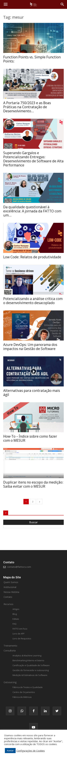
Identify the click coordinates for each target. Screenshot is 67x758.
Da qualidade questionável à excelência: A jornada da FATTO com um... (32, 211)
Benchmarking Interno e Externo (28, 660)
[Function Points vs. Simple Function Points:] (33, 38)
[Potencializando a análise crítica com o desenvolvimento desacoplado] (33, 280)
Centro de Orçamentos (24, 692)
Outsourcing (10, 682)
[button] (62, 4)
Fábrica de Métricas (22, 697)
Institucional (10, 587)
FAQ (14, 623)
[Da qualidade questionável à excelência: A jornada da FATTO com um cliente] (33, 188)
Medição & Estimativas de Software (30, 675)
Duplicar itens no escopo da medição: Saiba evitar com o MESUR (33, 484)
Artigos (16, 609)
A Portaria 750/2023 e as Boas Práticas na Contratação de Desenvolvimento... (27, 107)
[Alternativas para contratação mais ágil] (33, 371)
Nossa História (11, 592)
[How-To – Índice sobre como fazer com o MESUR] (33, 417)
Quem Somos (11, 582)
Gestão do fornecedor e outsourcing (31, 670)
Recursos (8, 604)
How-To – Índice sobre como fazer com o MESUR (30, 438)
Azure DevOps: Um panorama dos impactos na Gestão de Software (30, 346)
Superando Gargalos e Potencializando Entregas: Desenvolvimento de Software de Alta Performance (33, 159)
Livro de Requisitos (22, 638)
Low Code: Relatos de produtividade (32, 257)
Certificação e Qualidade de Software (31, 665)
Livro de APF (18, 633)
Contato (8, 596)
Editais (16, 618)
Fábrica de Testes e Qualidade (28, 687)
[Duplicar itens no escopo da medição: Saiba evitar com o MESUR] (33, 463)
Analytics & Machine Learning (27, 655)
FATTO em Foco (20, 628)
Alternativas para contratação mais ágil (31, 392)
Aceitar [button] (10, 750)
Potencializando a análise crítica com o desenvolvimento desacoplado (33, 300)
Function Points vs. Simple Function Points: (32, 59)
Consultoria (10, 650)
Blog (15, 614)
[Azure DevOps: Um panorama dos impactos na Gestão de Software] (33, 325)
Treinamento (10, 645)
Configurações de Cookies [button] (30, 750)
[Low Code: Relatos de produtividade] (33, 238)
